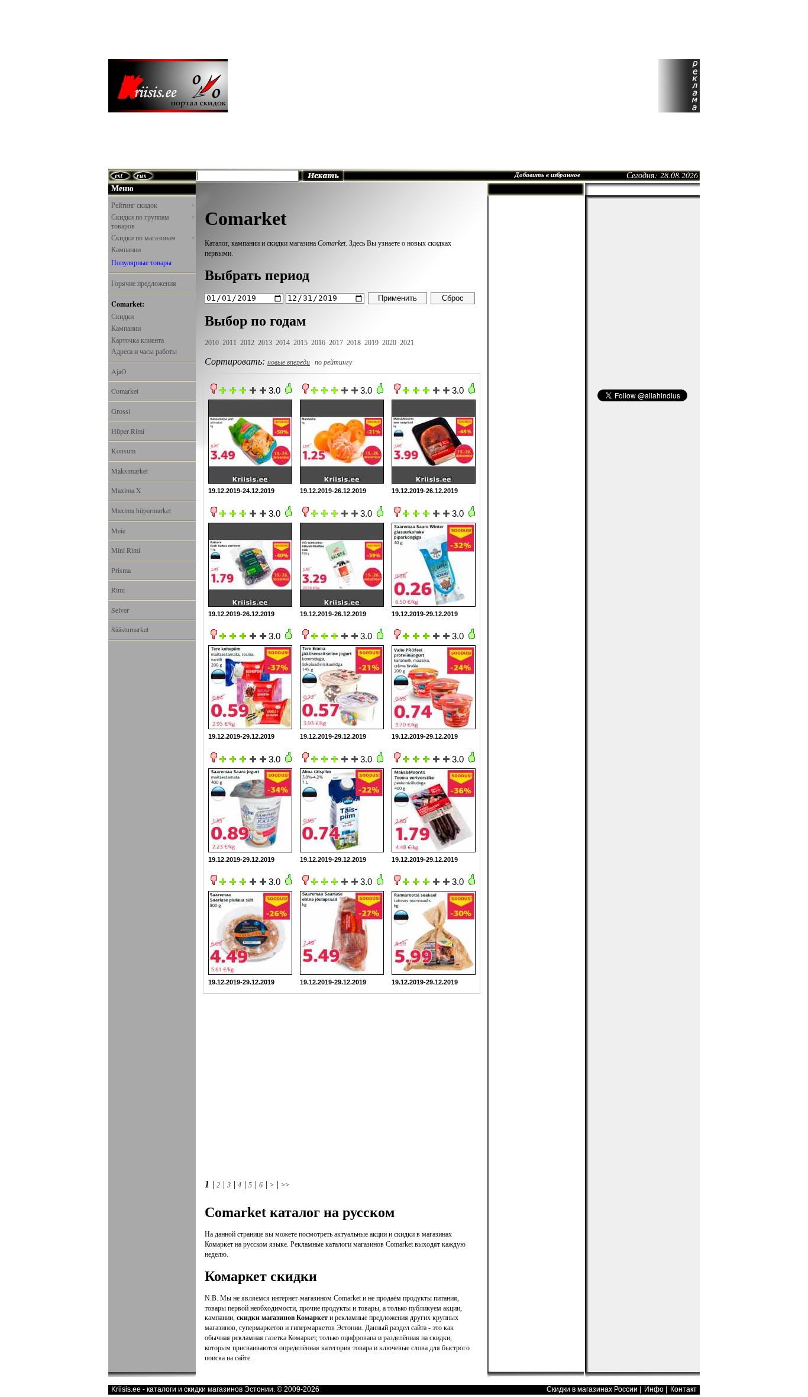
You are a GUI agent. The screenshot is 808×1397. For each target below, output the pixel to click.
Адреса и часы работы (144, 351)
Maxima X (126, 490)
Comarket (124, 390)
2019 (371, 343)
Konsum (123, 450)
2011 (229, 343)
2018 (354, 343)
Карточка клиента (137, 340)
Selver (120, 609)
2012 (247, 343)
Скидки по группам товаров (152, 222)
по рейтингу (333, 362)
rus (142, 175)
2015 (300, 343)
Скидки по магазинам (152, 237)
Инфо (654, 1389)
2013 (265, 343)
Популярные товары (141, 262)
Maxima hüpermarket (141, 510)
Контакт (683, 1389)
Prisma (121, 570)
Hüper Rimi (127, 431)
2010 (212, 343)
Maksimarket (129, 470)
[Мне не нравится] (214, 391)
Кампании (126, 249)
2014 (283, 343)
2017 (336, 343)
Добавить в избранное (547, 174)
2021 (407, 343)
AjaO (119, 371)
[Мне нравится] (288, 391)
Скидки (122, 316)
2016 (318, 343)
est (118, 175)
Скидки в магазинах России (592, 1389)
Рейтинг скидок (152, 205)
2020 (389, 343)
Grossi (120, 411)
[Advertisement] (442, 86)
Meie (118, 530)
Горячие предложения (143, 283)
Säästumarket (129, 629)
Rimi (118, 589)
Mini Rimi (125, 550)
